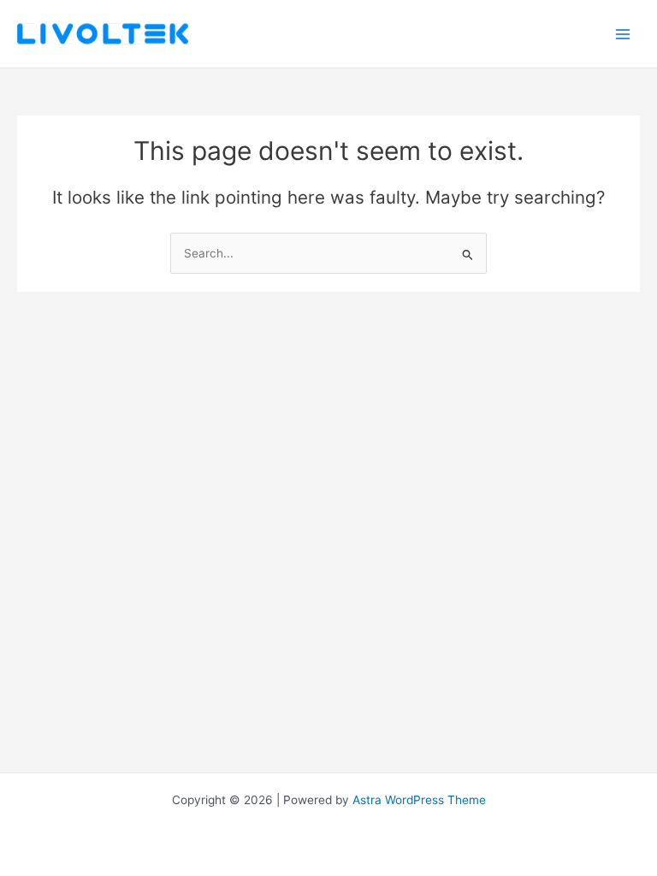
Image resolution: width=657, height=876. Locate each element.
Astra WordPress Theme (419, 800)
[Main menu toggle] (623, 33)
